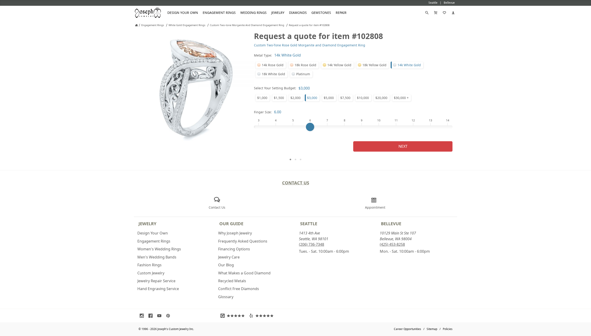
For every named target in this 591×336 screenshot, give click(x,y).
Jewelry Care (229, 257)
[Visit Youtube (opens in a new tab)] (160, 315)
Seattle (308, 223)
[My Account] (453, 13)
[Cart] (436, 13)
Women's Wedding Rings (159, 249)
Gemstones (321, 12)
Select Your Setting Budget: (275, 88)
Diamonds (298, 12)
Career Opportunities (407, 329)
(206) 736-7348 (311, 244)
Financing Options (234, 249)
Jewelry (277, 12)
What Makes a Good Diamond (244, 273)
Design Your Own (182, 12)
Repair (341, 12)
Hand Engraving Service (158, 288)
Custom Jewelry (150, 273)
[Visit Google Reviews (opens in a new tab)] (233, 316)
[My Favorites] (444, 13)
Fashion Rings (149, 264)
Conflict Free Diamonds (238, 288)
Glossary (225, 296)
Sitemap (432, 329)
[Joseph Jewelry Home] (136, 25)
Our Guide (231, 223)
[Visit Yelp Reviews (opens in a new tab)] (262, 316)
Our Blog (226, 264)
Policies (447, 329)
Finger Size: (263, 112)
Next (402, 146)
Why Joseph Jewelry (235, 233)
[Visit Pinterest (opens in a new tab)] (169, 315)
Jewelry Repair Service (156, 280)
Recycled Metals (232, 280)
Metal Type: (263, 55)
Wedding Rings (253, 12)
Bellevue (391, 223)
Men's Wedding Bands (156, 257)
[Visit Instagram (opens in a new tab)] (143, 315)
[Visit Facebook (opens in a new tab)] (151, 315)
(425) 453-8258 (392, 244)
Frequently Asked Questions (242, 241)
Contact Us (295, 183)
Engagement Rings (219, 12)
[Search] (427, 13)
